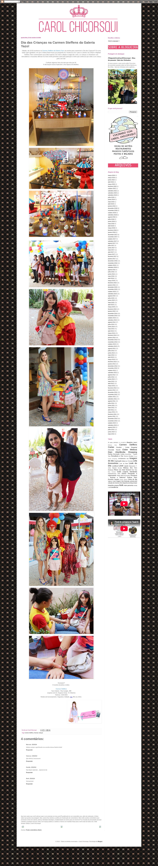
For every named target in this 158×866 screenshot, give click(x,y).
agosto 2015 (111, 296)
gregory (116, 485)
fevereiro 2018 (112, 230)
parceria (130, 485)
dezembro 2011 (112, 392)
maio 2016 (111, 276)
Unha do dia (132, 479)
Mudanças (111, 469)
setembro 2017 (112, 241)
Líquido (126, 466)
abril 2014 (111, 331)
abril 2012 (111, 383)
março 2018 (111, 228)
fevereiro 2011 (112, 414)
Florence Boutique (128, 456)
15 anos (110, 442)
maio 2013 (111, 355)
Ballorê (135, 442)
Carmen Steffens (29, 732)
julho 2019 (111, 197)
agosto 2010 (111, 427)
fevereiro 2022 (112, 186)
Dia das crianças (38, 732)
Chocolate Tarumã (114, 450)
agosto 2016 (111, 269)
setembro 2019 (112, 195)
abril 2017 (111, 252)
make (125, 485)
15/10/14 (34, 744)
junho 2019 (111, 199)
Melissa (125, 468)
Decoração (116, 454)
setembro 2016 (112, 267)
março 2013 (111, 359)
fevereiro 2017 (112, 256)
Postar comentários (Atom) (33, 830)
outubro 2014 (112, 318)
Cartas (111, 447)
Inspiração (117, 461)
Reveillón (111, 479)
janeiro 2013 (111, 364)
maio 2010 (111, 434)
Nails (120, 469)
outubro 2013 (112, 344)
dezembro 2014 (112, 313)
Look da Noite (124, 463)
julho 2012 (111, 377)
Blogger (100, 841)
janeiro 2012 (111, 390)
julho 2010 (111, 429)
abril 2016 (111, 278)
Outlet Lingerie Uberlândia (127, 472)
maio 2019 (111, 202)
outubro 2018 (112, 212)
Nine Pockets (112, 471)
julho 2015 (111, 298)
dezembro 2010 (112, 418)
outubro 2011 (112, 396)
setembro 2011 (112, 399)
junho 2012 (111, 379)
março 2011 (111, 412)
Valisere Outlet (112, 481)
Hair (128, 458)
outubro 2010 (112, 423)
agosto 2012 (111, 375)
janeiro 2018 (111, 232)
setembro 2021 (112, 191)
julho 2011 (111, 403)
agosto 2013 (111, 348)
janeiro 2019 (111, 206)
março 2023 (111, 177)
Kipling (123, 461)
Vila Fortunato (125, 481)
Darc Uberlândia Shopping (122, 452)
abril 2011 (111, 410)
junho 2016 (111, 274)
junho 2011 (111, 405)
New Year (134, 469)
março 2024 (111, 175)
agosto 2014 (111, 322)
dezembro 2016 (112, 261)
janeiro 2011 (111, 416)
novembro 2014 (112, 315)
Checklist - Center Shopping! (126, 447)
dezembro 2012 (112, 366)
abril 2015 (111, 304)
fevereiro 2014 (112, 335)
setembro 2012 (112, 372)
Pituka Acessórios (125, 475)
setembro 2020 (112, 193)
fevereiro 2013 (112, 361)
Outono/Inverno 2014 (114, 473)
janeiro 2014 (111, 337)
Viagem (118, 481)
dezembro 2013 (112, 339)
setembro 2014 (112, 320)
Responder (29, 750)
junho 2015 (111, 300)
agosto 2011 (111, 401)
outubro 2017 (112, 239)
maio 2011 (111, 407)
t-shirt (109, 487)
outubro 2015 (112, 291)
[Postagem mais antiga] (100, 827)
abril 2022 (111, 182)
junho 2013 (111, 353)
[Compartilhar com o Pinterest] (49, 730)
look (121, 485)
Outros (124, 473)
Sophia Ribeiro (123, 479)
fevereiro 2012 (112, 388)
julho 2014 (111, 324)
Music (116, 470)
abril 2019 (111, 204)
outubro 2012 (112, 370)
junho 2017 (111, 248)
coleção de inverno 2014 (115, 483)
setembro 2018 (112, 215)
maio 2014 (111, 329)
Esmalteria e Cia (117, 456)
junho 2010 (111, 432)
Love (121, 466)
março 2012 (111, 385)
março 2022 (111, 184)
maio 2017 (111, 250)
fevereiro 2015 (112, 309)
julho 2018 (111, 219)
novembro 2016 (112, 263)
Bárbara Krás (112, 445)
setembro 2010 (112, 425)
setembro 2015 (112, 294)
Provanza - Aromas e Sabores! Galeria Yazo (122, 476)
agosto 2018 (111, 217)
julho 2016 (111, 272)
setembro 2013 (112, 346)
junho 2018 (111, 221)
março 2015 (111, 307)
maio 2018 (111, 223)
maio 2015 (111, 302)
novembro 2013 (112, 342)
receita (135, 485)
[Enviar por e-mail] (41, 730)
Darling (110, 454)
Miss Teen (133, 468)
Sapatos (116, 479)
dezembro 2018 (112, 208)
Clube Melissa (129, 449)
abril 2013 (111, 357)
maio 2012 (111, 381)
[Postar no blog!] (43, 730)
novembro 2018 (112, 210)
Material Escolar (117, 468)
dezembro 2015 (112, 287)
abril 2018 (111, 226)
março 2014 (111, 333)
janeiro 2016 (111, 285)
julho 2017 (111, 245)
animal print (133, 481)
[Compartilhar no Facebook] (47, 730)
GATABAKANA (122, 458)
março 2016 (111, 280)
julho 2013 (111, 350)
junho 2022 (111, 180)
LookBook (115, 466)
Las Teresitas (129, 461)
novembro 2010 (112, 421)
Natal (123, 470)
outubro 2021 (112, 188)
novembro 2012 (112, 368)
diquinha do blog (128, 483)
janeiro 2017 (111, 258)
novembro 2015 (112, 289)
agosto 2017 (111, 243)
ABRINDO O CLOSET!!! (119, 442)
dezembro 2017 (112, 234)
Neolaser (128, 470)
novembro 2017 (112, 237)
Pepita (118, 475)
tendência (114, 487)
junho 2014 (111, 326)
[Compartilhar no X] (45, 730)
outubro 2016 (112, 265)
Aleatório (130, 442)
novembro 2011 (112, 394)
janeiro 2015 (111, 311)
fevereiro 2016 (112, 283)
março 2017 (111, 254)
